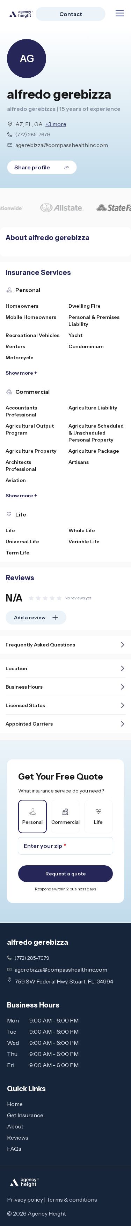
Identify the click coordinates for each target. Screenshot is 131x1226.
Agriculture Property (31, 451)
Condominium (86, 346)
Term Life (17, 553)
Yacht (75, 335)
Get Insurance (25, 1115)
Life (10, 530)
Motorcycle (20, 357)
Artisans (78, 462)
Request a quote (65, 874)
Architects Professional (21, 465)
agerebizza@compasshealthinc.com (61, 144)
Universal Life (22, 541)
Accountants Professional (21, 411)
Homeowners (22, 306)
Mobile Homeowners (31, 317)
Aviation (16, 480)
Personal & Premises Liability (93, 320)
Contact (70, 13)
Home (15, 1104)
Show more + (21, 373)
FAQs (14, 1148)
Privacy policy (25, 1199)
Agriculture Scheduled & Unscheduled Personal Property (96, 433)
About (15, 1126)
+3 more (55, 124)
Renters (15, 346)
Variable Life (84, 541)
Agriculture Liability (92, 408)
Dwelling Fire (84, 306)
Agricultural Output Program (30, 429)
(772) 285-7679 (32, 134)
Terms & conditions (71, 1199)
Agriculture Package (93, 451)
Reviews (17, 1137)
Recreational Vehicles (32, 335)
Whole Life (81, 530)
